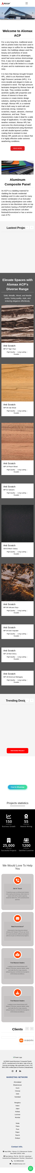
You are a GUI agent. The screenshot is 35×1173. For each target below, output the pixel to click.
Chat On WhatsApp (17, 787)
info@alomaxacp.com (18, 1164)
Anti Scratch (9, 346)
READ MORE (17, 148)
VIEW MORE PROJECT (17, 750)
